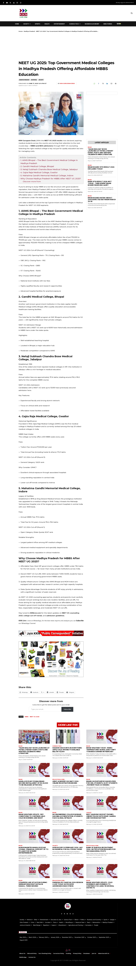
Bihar (90, 147)
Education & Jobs (58, 779)
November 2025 (79, 937)
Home (21, 31)
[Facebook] (3, 3)
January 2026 (55, 937)
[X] (103, 83)
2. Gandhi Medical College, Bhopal (37, 166)
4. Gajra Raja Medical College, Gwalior (39, 172)
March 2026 (32, 937)
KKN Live (22, 621)
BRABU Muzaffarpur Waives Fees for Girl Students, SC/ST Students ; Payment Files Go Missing (101, 783)
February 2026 (43, 937)
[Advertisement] (80, 13)
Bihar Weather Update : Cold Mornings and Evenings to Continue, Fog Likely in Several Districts (100, 885)
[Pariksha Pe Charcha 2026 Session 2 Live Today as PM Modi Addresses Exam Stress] (68, 871)
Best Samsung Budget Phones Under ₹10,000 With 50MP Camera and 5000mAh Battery (101, 816)
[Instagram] (17, 3)
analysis (67, 621)
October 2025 (91, 937)
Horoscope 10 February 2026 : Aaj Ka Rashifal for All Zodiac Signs (67, 848)
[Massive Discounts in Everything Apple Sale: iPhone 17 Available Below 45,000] (68, 737)
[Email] (111, 83)
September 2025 (104, 937)
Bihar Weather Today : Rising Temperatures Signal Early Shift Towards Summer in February (101, 749)
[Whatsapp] (20, 3)
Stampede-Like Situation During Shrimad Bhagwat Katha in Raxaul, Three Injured (33, 884)
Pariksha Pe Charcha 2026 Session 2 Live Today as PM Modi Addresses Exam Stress (67, 884)
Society (41, 80)
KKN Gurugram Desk (67, 83)
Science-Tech (56, 746)
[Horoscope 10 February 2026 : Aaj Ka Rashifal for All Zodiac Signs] (68, 836)
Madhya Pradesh (29, 31)
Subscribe (67, 709)
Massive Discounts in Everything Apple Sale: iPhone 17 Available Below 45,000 (67, 749)
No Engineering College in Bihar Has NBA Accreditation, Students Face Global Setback (67, 816)
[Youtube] (7, 3)
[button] (131, 13)
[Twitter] (10, 3)
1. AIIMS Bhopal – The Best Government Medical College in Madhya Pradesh (49, 161)
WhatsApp (37, 621)
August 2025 (23, 940)
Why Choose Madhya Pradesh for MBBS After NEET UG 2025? (51, 178)
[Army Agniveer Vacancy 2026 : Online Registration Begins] (68, 770)
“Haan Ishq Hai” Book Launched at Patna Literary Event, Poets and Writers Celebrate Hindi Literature (100, 151)
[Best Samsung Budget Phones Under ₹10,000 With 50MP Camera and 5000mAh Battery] (101, 803)
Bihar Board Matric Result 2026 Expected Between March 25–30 (102, 199)
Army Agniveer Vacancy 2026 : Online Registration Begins (65, 782)
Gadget (88, 812)
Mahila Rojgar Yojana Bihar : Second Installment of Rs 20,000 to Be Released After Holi (33, 783)
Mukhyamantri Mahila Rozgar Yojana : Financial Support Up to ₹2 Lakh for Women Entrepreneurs (33, 850)
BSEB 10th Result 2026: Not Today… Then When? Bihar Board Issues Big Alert (99, 183)
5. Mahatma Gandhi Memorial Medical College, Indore (47, 175)
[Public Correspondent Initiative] (51, 633)
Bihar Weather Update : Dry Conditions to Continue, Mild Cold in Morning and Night (32, 816)
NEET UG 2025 (34, 716)
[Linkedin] (14, 3)
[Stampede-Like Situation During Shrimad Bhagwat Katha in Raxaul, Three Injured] (34, 871)
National (34, 80)
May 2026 (23, 937)
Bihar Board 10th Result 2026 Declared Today (101, 168)
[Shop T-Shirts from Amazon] (51, 659)
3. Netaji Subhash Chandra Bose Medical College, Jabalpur (49, 169)
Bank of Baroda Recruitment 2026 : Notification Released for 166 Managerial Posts (100, 849)
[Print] (115, 83)
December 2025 (67, 937)
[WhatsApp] (94, 83)
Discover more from (32, 181)
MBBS (26, 716)
